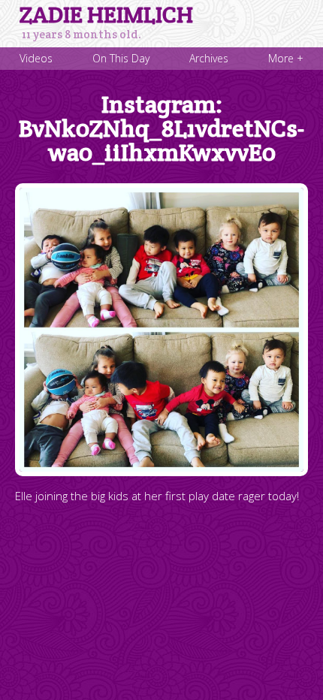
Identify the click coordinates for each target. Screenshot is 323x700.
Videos (36, 58)
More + (285, 58)
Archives (208, 58)
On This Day (120, 58)
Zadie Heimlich (106, 15)
